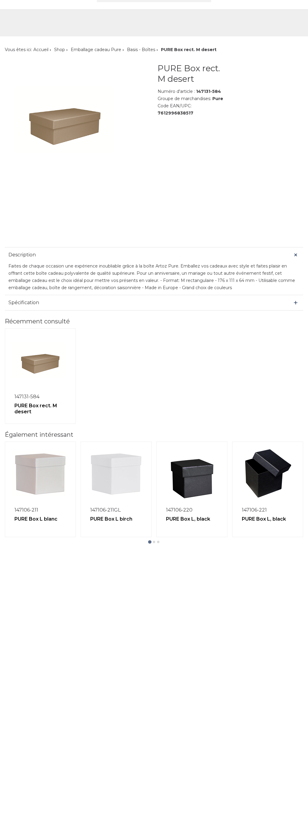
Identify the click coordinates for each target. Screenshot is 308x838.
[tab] (149, 541)
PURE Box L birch (111, 519)
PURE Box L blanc (35, 519)
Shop (59, 49)
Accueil (40, 49)
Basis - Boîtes (141, 49)
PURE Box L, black (188, 519)
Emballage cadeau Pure (96, 49)
